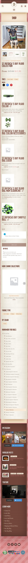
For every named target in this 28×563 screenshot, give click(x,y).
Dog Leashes (8, 343)
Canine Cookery (14, 456)
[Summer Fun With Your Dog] (5, 475)
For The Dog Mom (8, 364)
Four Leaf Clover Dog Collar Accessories (14, 298)
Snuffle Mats (8, 359)
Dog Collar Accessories (11, 338)
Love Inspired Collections (11, 394)
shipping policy (8, 197)
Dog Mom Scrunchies (10, 366)
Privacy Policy (8, 523)
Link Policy (7, 516)
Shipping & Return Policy (11, 526)
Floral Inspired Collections (11, 387)
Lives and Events (8, 518)
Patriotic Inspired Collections (12, 399)
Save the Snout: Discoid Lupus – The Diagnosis (17, 467)
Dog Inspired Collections (11, 379)
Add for (12, 112)
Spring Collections (5, 60)
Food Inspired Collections (11, 389)
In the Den (7, 513)
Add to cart (14, 244)
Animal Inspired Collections (12, 371)
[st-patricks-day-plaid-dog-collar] (8, 95)
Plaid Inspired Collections (11, 402)
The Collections (7, 369)
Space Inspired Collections (11, 407)
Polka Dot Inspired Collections (12, 404)
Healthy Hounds (13, 465)
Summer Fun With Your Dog (17, 475)
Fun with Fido (13, 473)
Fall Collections (9, 384)
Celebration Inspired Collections (12, 374)
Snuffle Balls (8, 356)
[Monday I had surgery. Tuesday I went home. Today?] (8, 437)
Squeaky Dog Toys (10, 361)
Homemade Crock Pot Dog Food (17, 459)
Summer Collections (10, 412)
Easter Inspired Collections (11, 382)
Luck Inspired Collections (16, 60)
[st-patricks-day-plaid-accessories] (8, 123)
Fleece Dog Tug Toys (10, 348)
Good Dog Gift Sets (10, 354)
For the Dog (6, 333)
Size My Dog (7, 528)
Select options (15, 294)
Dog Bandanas (9, 336)
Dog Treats (8, 346)
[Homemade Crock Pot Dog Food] (5, 458)
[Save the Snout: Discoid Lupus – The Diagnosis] (5, 467)
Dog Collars (8, 341)
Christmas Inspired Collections (12, 376)
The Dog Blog (8, 531)
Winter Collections (10, 415)
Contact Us (7, 510)
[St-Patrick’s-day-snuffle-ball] (8, 209)
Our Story (7, 521)
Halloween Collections (10, 392)
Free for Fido (8, 351)
